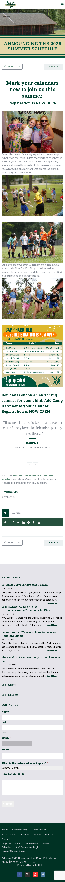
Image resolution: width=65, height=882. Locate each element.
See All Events (10, 694)
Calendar (6, 847)
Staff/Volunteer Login (27, 847)
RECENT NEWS (11, 577)
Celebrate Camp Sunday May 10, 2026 (25, 584)
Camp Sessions (40, 829)
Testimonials (31, 843)
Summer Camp (20, 829)
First (4, 722)
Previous (13, 66)
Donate (49, 834)
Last (4, 732)
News (45, 843)
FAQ (17, 843)
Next (52, 66)
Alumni (37, 834)
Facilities (25, 834)
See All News (9, 684)
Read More (51, 603)
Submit (8, 804)
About (5, 829)
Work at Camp (9, 834)
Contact (6, 839)
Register (6, 843)
